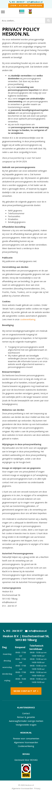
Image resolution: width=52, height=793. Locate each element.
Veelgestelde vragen (26, 724)
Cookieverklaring (26, 746)
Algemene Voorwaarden (26, 742)
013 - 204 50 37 (18, 2)
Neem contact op (25, 691)
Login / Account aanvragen (26, 5)
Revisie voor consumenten (26, 738)
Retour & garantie (26, 717)
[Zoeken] (48, 20)
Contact (26, 713)
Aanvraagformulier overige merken (26, 720)
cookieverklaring (27, 319)
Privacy (37, 788)
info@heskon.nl (34, 2)
